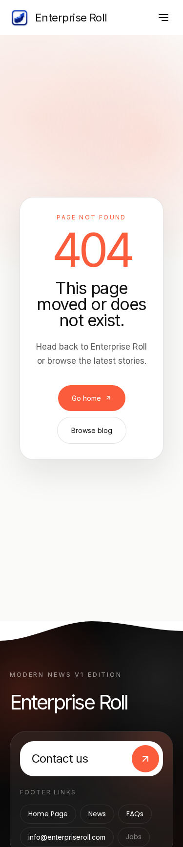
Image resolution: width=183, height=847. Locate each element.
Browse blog (91, 430)
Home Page (48, 814)
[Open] (163, 17)
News (97, 814)
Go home (86, 398)
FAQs (134, 814)
